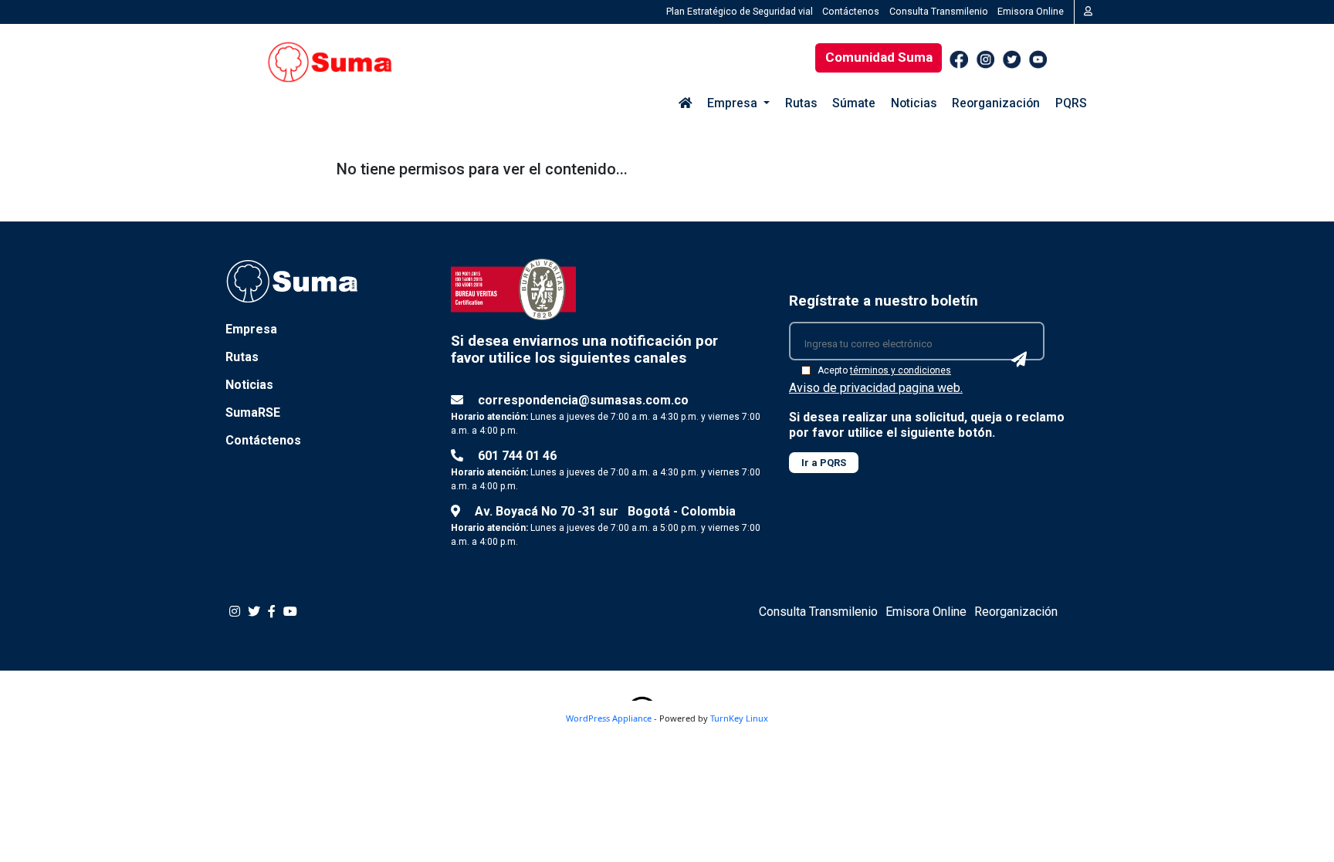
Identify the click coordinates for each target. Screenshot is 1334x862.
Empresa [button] (733, 103)
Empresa (251, 329)
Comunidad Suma (879, 57)
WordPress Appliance (609, 718)
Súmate (853, 103)
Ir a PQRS (823, 462)
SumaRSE (252, 412)
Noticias (914, 103)
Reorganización (996, 103)
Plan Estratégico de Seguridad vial (739, 11)
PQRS (1071, 103)
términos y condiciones (900, 370)
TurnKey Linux (739, 718)
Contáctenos (850, 11)
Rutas (801, 103)
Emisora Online (1030, 11)
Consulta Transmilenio (938, 11)
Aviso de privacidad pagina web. (876, 387)
